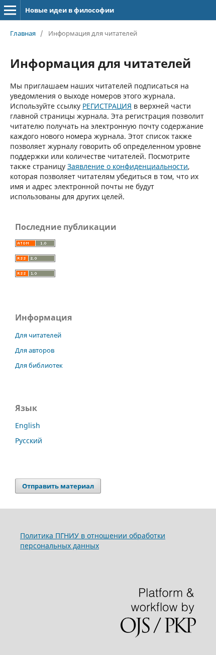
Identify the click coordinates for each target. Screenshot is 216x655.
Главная (23, 33)
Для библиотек (39, 365)
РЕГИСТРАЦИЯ (107, 106)
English (27, 425)
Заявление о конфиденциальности (127, 166)
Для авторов (34, 350)
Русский (28, 440)
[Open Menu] (10, 10)
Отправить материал (58, 485)
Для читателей (38, 335)
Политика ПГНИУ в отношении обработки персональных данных (92, 540)
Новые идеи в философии (69, 10)
